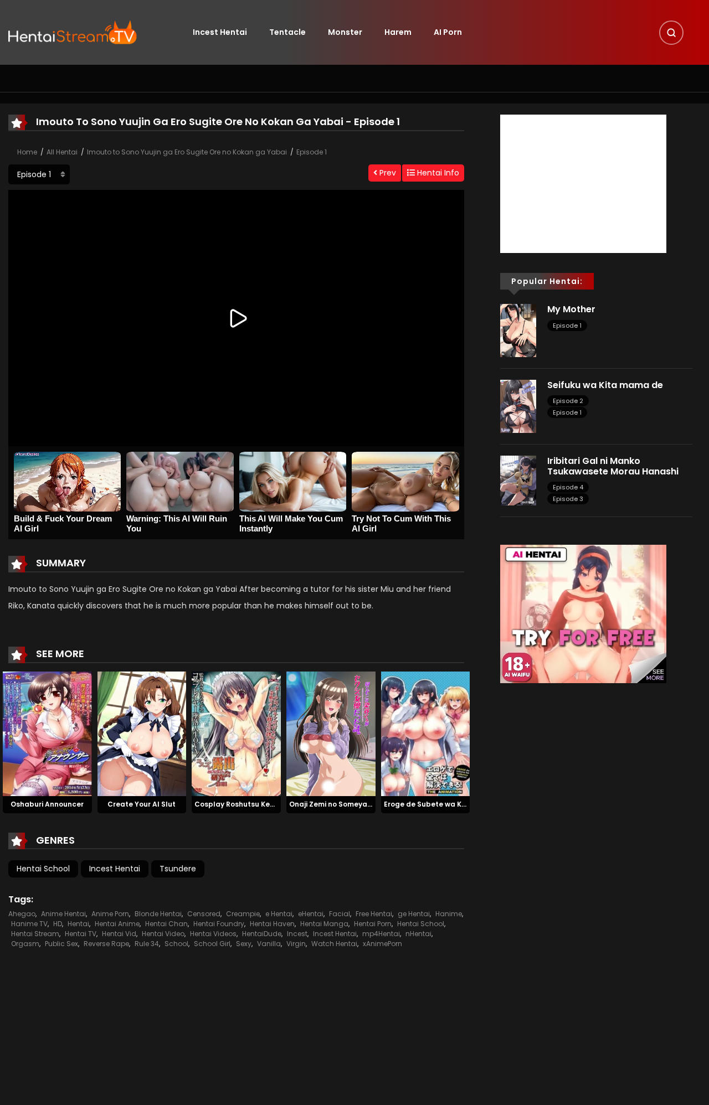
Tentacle (287, 32)
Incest (297, 933)
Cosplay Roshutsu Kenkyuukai (247, 804)
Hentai (78, 923)
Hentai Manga (324, 923)
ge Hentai (414, 913)
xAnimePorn (382, 943)
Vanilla (269, 943)
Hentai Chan (166, 923)
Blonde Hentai (158, 913)
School (176, 943)
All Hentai (62, 152)
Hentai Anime (117, 923)
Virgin (296, 943)
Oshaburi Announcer (47, 804)
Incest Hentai (220, 32)
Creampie (243, 913)
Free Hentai (374, 913)
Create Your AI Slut (141, 804)
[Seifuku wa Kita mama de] (518, 405)
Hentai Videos (213, 933)
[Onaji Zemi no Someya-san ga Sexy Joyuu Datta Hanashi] (331, 733)
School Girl (212, 943)
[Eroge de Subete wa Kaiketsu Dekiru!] (425, 733)
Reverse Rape (106, 943)
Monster (345, 32)
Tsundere (178, 868)
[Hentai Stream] (72, 31)
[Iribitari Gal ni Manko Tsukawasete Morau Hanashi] (518, 480)
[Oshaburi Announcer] (47, 733)
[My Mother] (518, 329)
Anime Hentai (63, 913)
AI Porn (448, 32)
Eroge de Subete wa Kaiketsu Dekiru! (449, 804)
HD (57, 923)
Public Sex (61, 943)
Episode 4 (568, 487)
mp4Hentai (381, 933)
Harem (398, 32)
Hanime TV (29, 923)
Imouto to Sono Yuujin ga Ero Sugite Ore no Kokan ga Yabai (187, 152)
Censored (203, 913)
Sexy (243, 943)
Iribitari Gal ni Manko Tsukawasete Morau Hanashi (614, 466)
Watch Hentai (334, 943)
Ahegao (21, 913)
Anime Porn (110, 913)
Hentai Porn (373, 923)
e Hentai (278, 913)
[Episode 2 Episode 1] (39, 174)
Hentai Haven (272, 923)
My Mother (571, 309)
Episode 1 (311, 152)
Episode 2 (568, 400)
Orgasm (25, 943)
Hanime (448, 913)
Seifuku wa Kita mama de (605, 385)
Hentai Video (163, 933)
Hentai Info (437, 172)
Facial (339, 913)
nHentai (418, 933)
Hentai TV (80, 933)
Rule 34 (147, 943)
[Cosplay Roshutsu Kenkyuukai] (236, 733)
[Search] (671, 32)
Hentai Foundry (218, 923)
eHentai (310, 913)
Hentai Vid (119, 933)
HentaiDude (261, 933)
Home (27, 152)
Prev (386, 172)
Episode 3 (568, 498)
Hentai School (43, 868)
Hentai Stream (35, 933)
